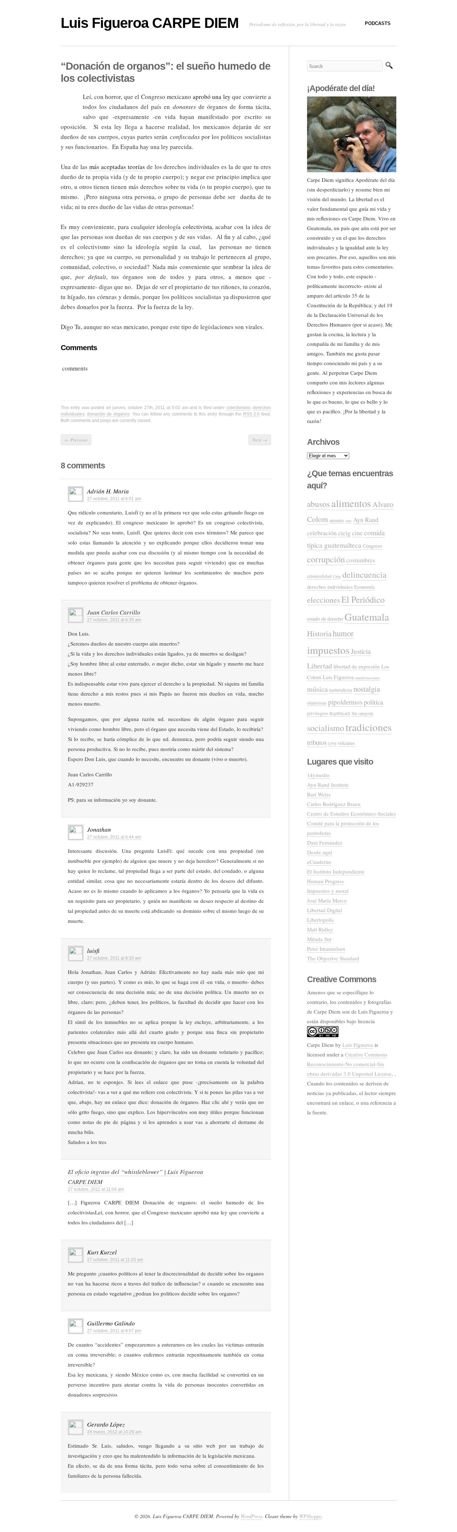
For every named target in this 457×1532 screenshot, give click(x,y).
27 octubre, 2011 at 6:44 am (114, 837)
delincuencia (364, 574)
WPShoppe (310, 1516)
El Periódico (363, 599)
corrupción (326, 559)
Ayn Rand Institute (328, 784)
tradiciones (369, 727)
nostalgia (366, 689)
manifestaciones (367, 677)
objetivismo (317, 703)
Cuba (337, 576)
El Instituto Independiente (336, 871)
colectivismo (238, 407)
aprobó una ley (211, 97)
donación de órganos (108, 414)
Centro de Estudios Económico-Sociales (351, 813)
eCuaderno (319, 861)
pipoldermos (345, 701)
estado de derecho (325, 618)
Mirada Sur (319, 938)
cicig (344, 532)
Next (259, 440)
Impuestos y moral (327, 890)
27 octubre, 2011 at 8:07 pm (114, 1330)
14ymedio (318, 775)
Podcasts (378, 23)
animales (337, 520)
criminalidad (319, 576)
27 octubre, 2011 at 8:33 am (114, 958)
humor (343, 633)
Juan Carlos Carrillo (113, 612)
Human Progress (325, 881)
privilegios (317, 713)
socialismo (325, 727)
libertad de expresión (356, 666)
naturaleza (340, 689)
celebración (322, 532)
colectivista (197, 227)
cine (357, 532)
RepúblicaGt (340, 713)
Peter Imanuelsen (326, 948)
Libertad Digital (324, 910)
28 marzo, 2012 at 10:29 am (114, 1431)
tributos (317, 742)
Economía (364, 586)
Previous (76, 440)
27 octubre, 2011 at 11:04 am (96, 1189)
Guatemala (367, 616)
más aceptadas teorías (117, 167)
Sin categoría (362, 713)
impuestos (328, 650)
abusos (318, 503)
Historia (319, 633)
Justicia (361, 651)
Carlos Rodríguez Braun (334, 803)
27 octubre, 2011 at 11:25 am (115, 1259)
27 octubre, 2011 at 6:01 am (114, 498)
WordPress (251, 1516)
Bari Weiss (319, 794)
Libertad (319, 666)
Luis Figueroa (338, 677)
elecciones (323, 600)
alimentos (351, 503)
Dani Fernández (324, 842)
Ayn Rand (365, 519)
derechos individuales (330, 586)
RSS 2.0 (251, 414)
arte (349, 520)
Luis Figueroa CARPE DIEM (149, 23)
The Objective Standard (333, 958)
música (317, 689)
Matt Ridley (320, 929)
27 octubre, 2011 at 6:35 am (114, 619)
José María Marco (327, 900)
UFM (332, 743)
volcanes (346, 743)
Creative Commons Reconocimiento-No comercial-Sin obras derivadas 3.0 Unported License (349, 1064)
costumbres (360, 560)
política (373, 701)
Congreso (372, 545)
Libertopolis (320, 919)
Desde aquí (319, 852)
